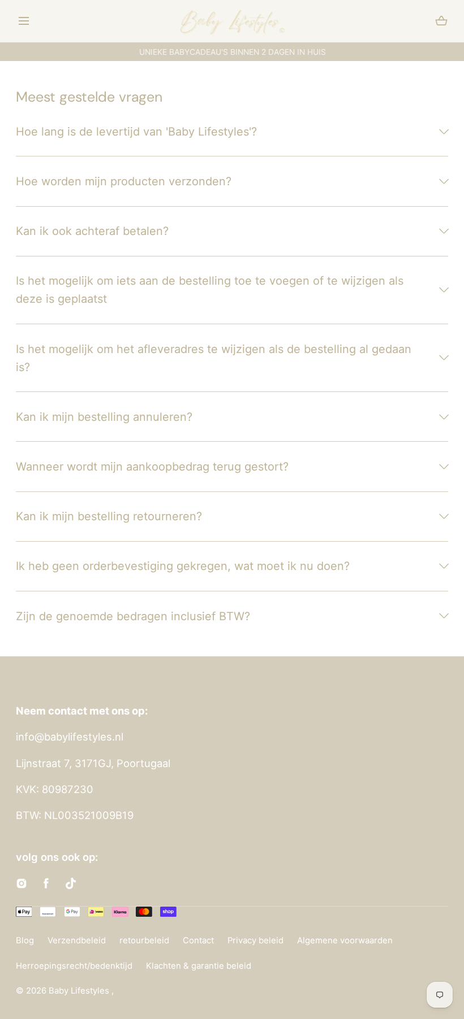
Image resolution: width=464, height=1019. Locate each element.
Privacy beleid (255, 940)
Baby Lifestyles (80, 991)
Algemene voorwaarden (345, 940)
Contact (198, 940)
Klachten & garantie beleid (198, 966)
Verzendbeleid (77, 940)
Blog (25, 940)
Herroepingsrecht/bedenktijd (74, 966)
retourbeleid (144, 940)
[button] (24, 21)
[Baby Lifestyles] (232, 21)
